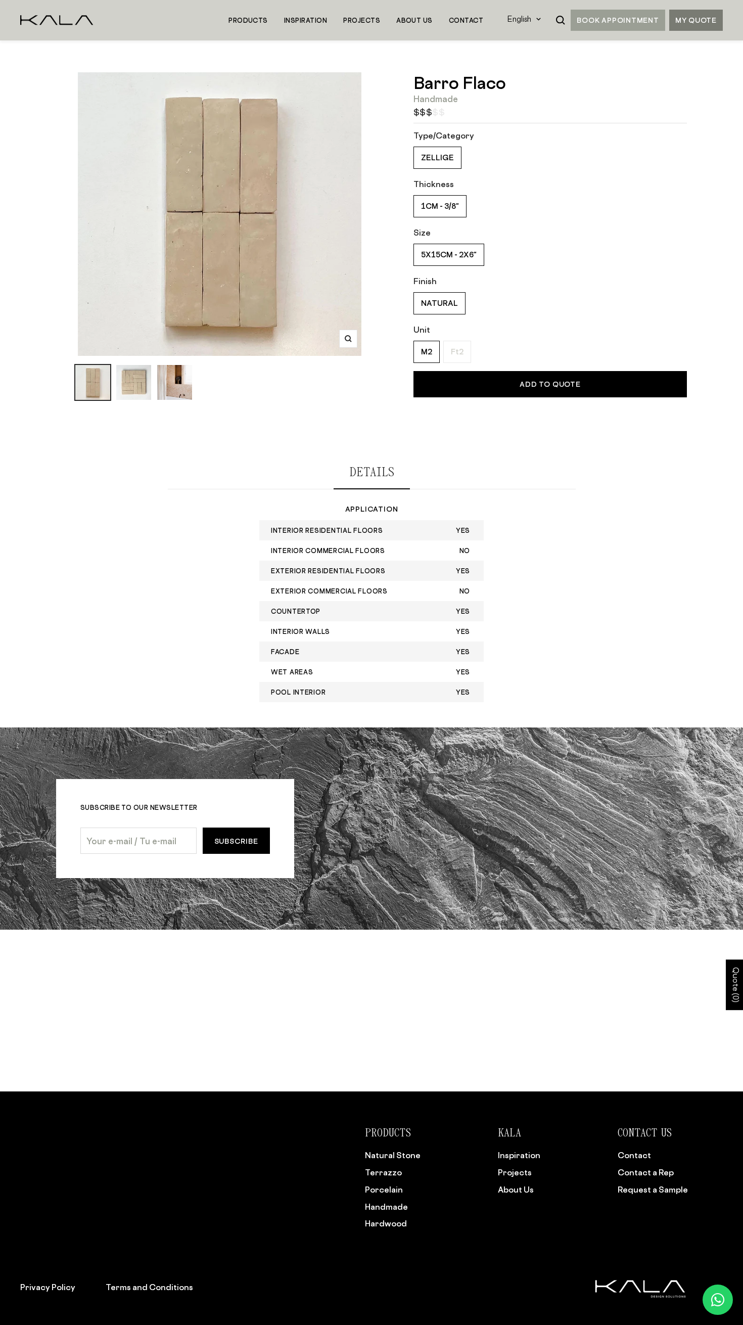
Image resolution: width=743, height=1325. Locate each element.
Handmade (386, 1207)
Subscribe (236, 841)
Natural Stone (393, 1155)
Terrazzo (383, 1172)
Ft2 (457, 351)
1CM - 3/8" (440, 206)
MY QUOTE (696, 20)
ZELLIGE (437, 157)
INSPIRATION (305, 20)
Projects (515, 1172)
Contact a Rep (646, 1172)
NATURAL (439, 303)
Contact (634, 1155)
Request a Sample (653, 1189)
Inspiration (519, 1155)
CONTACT (466, 20)
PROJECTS (361, 20)
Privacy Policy (47, 1287)
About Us (516, 1189)
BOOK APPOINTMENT (618, 20)
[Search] (560, 20)
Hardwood (386, 1223)
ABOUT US (414, 20)
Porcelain (384, 1189)
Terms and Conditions (149, 1287)
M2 (426, 351)
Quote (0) (734, 985)
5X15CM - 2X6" (449, 254)
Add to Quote (550, 384)
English (519, 20)
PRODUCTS (248, 20)
